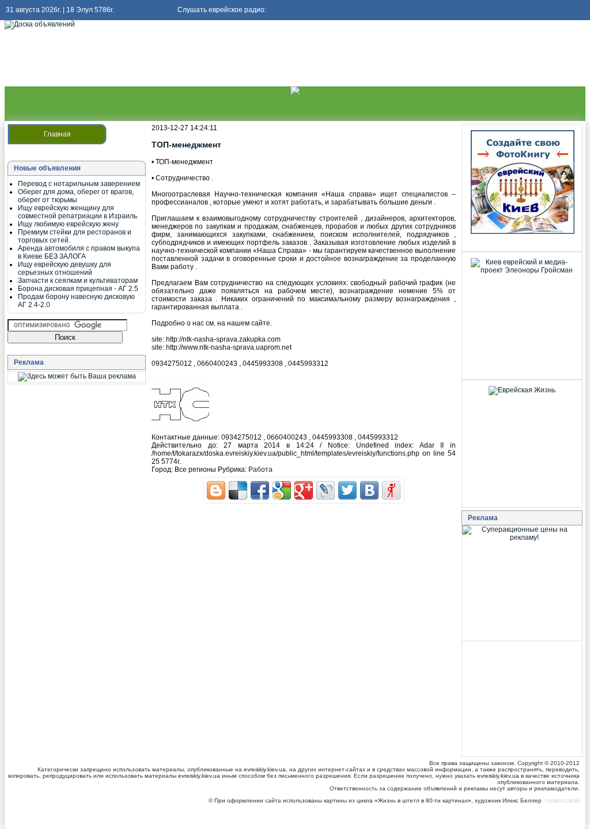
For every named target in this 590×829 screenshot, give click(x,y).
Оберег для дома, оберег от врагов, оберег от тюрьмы (76, 196)
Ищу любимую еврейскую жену (68, 224)
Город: (162, 469)
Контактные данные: (186, 437)
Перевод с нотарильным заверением (79, 184)
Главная (57, 134)
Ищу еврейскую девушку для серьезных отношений (64, 268)
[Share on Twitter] (347, 490)
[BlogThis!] (216, 490)
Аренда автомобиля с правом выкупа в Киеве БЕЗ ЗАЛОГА (79, 252)
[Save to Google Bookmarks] (282, 490)
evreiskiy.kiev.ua (265, 769)
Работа (260, 469)
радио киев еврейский (73, 31)
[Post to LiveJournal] (325, 490)
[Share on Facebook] (260, 490)
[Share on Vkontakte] (369, 490)
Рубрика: (232, 469)
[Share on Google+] (303, 490)
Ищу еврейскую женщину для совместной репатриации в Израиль (77, 212)
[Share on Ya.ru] (391, 490)
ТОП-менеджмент (186, 144)
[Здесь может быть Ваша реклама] (77, 376)
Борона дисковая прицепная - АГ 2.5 (78, 289)
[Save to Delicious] (238, 490)
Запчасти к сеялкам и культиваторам (78, 281)
